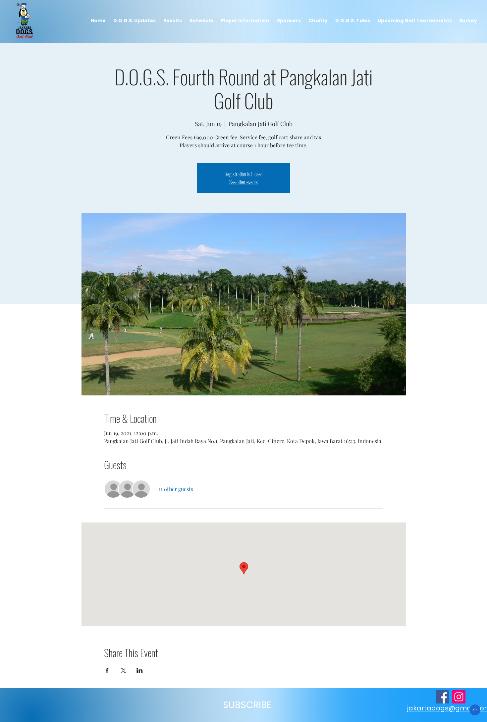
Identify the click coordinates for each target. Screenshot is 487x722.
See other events (243, 182)
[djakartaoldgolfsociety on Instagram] (458, 696)
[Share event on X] (123, 670)
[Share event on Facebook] (107, 670)
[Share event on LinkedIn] (139, 670)
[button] (172, 20)
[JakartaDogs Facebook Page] (442, 696)
